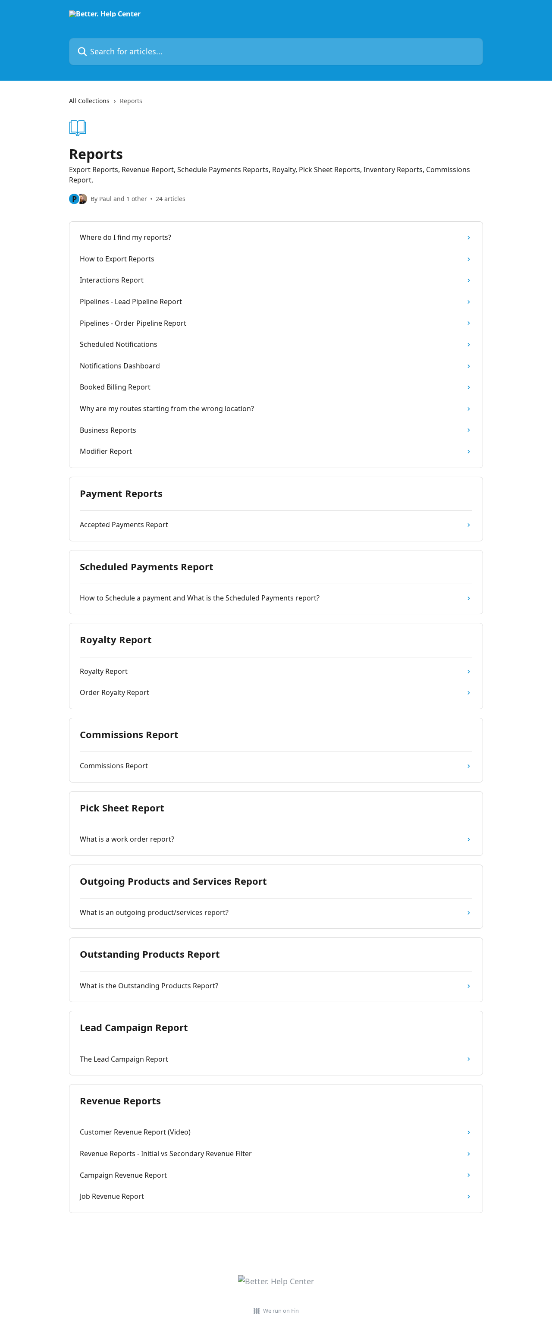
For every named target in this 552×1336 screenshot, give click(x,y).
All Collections (89, 101)
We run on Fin (281, 1310)
